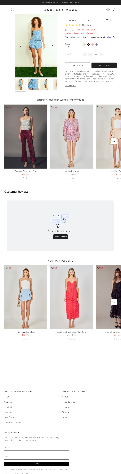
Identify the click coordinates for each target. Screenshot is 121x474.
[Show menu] (6, 9)
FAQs (6, 396)
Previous (21, 46)
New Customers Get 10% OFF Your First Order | (60, 3)
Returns (8, 412)
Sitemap (66, 412)
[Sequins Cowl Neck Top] (25, 137)
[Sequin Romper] (71, 137)
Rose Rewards (68, 402)
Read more (70, 86)
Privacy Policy (44, 469)
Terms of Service (57, 469)
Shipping (8, 402)
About (65, 396)
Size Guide (9, 417)
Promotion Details (12, 422)
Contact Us (9, 407)
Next (52, 46)
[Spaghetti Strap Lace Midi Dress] (71, 297)
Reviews (66, 407)
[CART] (114, 9)
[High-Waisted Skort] (25, 297)
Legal (64, 417)
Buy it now (104, 65)
